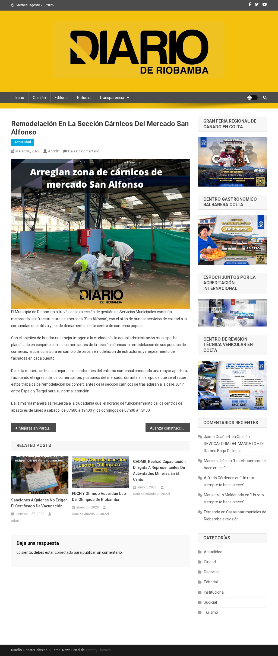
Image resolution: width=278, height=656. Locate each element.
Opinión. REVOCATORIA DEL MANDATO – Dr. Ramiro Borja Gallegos (234, 443)
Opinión (39, 97)
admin (53, 151)
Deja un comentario (83, 151)
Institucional (214, 592)
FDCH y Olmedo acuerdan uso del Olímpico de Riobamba (99, 496)
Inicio (19, 97)
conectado (64, 552)
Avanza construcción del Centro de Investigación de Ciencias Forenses (170, 428)
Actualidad (22, 142)
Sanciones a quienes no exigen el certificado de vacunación (39, 503)
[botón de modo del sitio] (252, 97)
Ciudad (210, 562)
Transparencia (111, 97)
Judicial (210, 602)
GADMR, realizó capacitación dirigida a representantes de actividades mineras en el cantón (159, 470)
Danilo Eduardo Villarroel (90, 514)
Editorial (61, 97)
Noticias (84, 97)
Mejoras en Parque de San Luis (37, 428)
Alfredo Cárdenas (219, 478)
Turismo (211, 612)
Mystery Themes (98, 650)
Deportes (212, 572)
